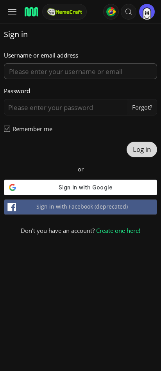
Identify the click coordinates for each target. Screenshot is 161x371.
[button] (128, 12)
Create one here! (118, 230)
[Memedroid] (30, 11)
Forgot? (142, 107)
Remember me (32, 129)
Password (17, 91)
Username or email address (41, 55)
